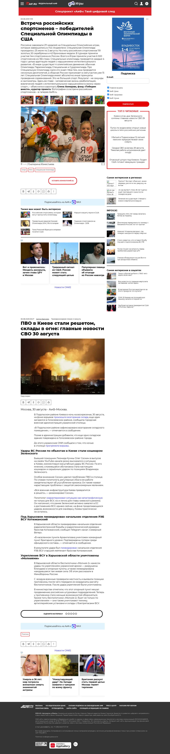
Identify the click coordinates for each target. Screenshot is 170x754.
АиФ (25, 164)
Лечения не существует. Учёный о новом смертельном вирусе (132, 200)
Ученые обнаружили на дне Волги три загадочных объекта (131, 259)
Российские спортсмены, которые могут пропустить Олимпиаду (46, 214)
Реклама (39, 706)
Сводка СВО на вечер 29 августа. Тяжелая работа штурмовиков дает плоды (128, 150)
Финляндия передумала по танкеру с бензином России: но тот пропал (132, 223)
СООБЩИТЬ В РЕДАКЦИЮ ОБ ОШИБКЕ (94, 708)
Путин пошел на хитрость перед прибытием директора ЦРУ (130, 250)
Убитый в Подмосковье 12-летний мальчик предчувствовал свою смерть (128, 139)
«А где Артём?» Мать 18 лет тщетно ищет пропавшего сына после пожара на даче (132, 192)
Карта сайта (72, 708)
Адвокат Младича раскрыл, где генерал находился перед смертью (131, 232)
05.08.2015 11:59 (27, 19)
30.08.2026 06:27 (27, 319)
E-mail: (110, 77)
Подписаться (128, 104)
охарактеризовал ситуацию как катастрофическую (74, 498)
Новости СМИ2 (63, 287)
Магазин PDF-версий (127, 706)
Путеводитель (57, 708)
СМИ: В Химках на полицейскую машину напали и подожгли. (131, 298)
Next (99, 130)
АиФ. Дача (114, 91)
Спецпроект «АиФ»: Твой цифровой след (85, 11)
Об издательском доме (55, 706)
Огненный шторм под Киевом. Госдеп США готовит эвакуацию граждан (128, 161)
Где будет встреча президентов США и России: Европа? (133, 306)
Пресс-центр (111, 706)
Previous (26, 130)
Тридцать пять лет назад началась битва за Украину (131, 215)
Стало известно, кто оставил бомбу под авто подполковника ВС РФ (132, 241)
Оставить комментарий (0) (63, 181)
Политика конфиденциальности (46, 737)
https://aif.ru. (43, 733)
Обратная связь (42, 708)
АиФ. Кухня (114, 98)
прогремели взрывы (57, 446)
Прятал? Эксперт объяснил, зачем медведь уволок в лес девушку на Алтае (132, 183)
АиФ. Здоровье (116, 95)
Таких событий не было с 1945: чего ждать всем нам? (132, 274)
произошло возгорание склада (71, 417)
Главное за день (116, 88)
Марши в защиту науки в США (86, 213)
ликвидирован (69, 548)
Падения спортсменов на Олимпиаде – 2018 (84, 222)
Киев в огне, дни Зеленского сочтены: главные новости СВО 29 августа (128, 118)
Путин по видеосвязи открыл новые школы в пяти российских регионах (128, 129)
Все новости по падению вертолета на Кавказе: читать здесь (133, 282)
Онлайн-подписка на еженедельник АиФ (86, 706)
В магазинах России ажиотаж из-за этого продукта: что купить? (132, 290)
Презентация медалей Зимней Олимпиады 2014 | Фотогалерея (45, 222)
